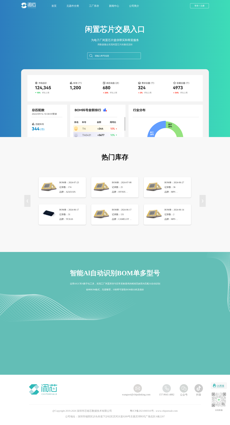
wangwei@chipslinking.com (131, 394)
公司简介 (134, 6)
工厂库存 (94, 6)
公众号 (184, 394)
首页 (53, 6)
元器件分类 (72, 6)
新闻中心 (114, 6)
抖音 (198, 394)
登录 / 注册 (199, 6)
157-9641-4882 (166, 394)
